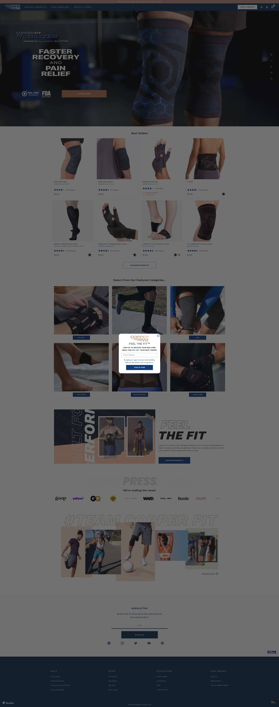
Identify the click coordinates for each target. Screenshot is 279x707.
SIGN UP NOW (139, 367)
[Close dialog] (158, 336)
